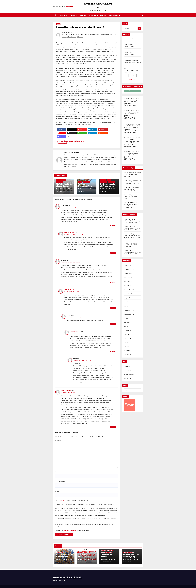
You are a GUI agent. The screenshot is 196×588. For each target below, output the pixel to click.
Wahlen (126, 350)
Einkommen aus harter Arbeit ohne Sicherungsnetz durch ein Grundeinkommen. (132, 62)
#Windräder (80, 37)
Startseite (63, 15)
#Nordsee (104, 34)
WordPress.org (128, 378)
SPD (125, 346)
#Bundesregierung (78, 34)
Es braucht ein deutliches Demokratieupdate (108, 557)
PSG (125, 342)
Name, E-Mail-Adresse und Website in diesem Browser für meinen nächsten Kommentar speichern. (85, 504)
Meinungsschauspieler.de (67, 577)
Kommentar (58, 440)
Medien (126, 318)
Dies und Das (103, 180)
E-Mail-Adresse (60, 481)
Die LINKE (127, 286)
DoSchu (126, 243)
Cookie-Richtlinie (114, 15)
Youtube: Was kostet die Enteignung (131, 556)
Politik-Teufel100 (68, 32)
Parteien (126, 330)
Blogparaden (127, 265)
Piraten (126, 334)
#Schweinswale (111, 34)
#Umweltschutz (71, 37)
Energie (58, 24)
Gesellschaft (59, 182)
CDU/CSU (127, 277)
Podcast (73, 15)
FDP (125, 306)
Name (57, 472)
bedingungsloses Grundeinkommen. (129, 45)
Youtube (126, 354)
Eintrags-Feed (128, 370)
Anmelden (127, 366)
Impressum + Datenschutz (97, 15)
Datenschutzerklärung (70, 530)
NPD (125, 326)
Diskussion (58, 180)
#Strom (64, 37)
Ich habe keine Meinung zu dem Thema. (132, 71)
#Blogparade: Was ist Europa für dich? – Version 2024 (132, 237)
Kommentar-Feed (129, 374)
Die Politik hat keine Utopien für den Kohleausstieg (64, 186)
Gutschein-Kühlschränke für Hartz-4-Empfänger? (71, 142)
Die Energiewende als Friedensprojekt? (108, 185)
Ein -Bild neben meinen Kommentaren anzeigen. (72, 500)
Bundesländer (128, 269)
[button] (142, 15)
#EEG (85, 34)
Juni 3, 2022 (83, 559)
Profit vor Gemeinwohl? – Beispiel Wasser (84, 186)
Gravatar (61, 500)
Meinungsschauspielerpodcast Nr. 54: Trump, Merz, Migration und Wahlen (132, 100)
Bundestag (127, 273)
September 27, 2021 (107, 559)
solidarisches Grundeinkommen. (129, 53)
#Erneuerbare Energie (94, 34)
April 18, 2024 (61, 559)
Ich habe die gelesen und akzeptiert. (73, 530)
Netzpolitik (127, 322)
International (111, 182)
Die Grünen (127, 281)
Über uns (83, 15)
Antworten (113, 225)
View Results (132, 79)
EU (124, 302)
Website (57, 491)
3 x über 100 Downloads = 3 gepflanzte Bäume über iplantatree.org (132, 181)
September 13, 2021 (130, 559)
